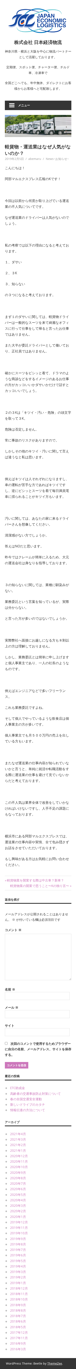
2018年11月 (19, 1294)
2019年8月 (18, 1244)
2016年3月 (18, 1349)
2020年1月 (18, 1217)
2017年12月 (19, 1332)
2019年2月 (18, 1277)
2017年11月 (19, 1338)
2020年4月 (18, 1200)
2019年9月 (18, 1239)
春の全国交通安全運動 (26, 1099)
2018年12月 (19, 1288)
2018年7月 (18, 1316)
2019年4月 (18, 1266)
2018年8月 (18, 1310)
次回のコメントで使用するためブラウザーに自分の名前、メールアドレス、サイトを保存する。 (38, 1049)
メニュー (24, 105)
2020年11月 (19, 1161)
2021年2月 (18, 1145)
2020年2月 (18, 1211)
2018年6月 (18, 1321)
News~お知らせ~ (57, 159)
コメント (13, 930)
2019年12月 (19, 1222)
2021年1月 (18, 1150)
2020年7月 (18, 1183)
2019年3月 (18, 1272)
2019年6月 (18, 1255)
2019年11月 (19, 1227)
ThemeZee (54, 1363)
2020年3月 (18, 1205)
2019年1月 (18, 1283)
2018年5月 (18, 1327)
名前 (10, 989)
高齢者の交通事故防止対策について (35, 1093)
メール (11, 1007)
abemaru (34, 159)
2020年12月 (19, 1156)
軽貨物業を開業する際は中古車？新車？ (35, 880)
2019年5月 (18, 1261)
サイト (9, 1025)
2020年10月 (19, 1167)
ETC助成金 (17, 1088)
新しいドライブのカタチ (27, 1104)
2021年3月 (18, 1139)
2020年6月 (18, 1189)
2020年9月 (18, 1172)
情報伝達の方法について (27, 1110)
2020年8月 (18, 1178)
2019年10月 (19, 1233)
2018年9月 (18, 1305)
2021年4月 (18, 1134)
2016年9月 (18, 1343)
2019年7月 (18, 1250)
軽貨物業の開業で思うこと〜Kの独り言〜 (39, 886)
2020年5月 (18, 1194)
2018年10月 (19, 1299)
